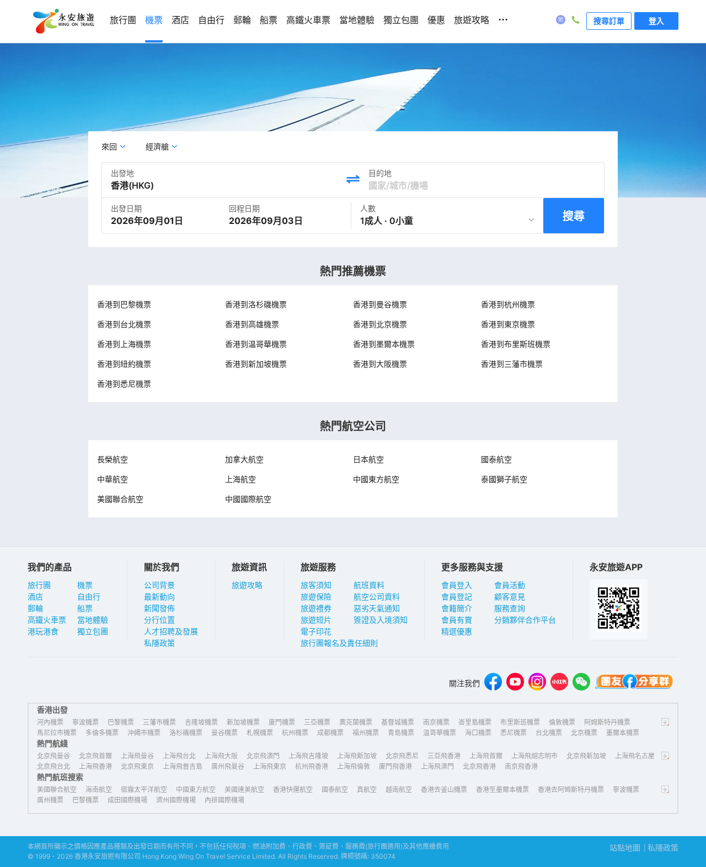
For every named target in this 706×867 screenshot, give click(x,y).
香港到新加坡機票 (256, 363)
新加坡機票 (243, 722)
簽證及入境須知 (381, 619)
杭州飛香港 (311, 766)
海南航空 (98, 789)
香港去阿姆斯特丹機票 (571, 789)
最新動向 (159, 596)
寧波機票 (85, 722)
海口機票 (478, 733)
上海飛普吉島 (182, 766)
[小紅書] (559, 683)
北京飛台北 (53, 766)
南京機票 (436, 722)
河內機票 (50, 722)
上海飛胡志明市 (534, 756)
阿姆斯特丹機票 (607, 722)
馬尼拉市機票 (57, 733)
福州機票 (365, 733)
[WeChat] (581, 683)
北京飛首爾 (95, 756)
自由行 (88, 596)
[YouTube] (515, 683)
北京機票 (584, 733)
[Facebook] (493, 683)
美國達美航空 (244, 789)
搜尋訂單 (608, 20)
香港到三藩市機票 (512, 363)
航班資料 (369, 585)
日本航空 (368, 459)
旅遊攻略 (247, 585)
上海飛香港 (95, 766)
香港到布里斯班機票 (515, 344)
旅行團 (39, 585)
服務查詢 (509, 608)
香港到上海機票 (124, 344)
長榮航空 (112, 459)
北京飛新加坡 (586, 756)
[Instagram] (537, 683)
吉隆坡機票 (201, 722)
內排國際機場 (224, 800)
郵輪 (35, 608)
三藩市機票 (159, 722)
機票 (85, 585)
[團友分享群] (634, 683)
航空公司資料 (377, 596)
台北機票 (549, 733)
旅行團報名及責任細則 (339, 642)
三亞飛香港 (444, 756)
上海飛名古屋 (635, 756)
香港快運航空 (293, 789)
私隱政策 (159, 642)
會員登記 (456, 596)
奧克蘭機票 (355, 722)
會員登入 (456, 585)
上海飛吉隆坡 (308, 756)
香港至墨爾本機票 (502, 789)
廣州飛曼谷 (227, 766)
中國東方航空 (376, 479)
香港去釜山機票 (444, 789)
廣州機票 (50, 800)
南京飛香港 (521, 766)
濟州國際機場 (176, 800)
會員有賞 (456, 619)
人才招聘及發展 (171, 631)
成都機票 (330, 733)
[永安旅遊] (63, 21)
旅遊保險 (316, 596)
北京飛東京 (137, 766)
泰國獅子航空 (504, 479)
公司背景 (159, 585)
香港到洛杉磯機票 (256, 304)
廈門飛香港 (395, 766)
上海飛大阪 (221, 756)
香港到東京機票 (508, 324)
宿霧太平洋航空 (144, 789)
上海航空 (240, 479)
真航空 (367, 789)
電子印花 (316, 631)
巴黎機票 (121, 722)
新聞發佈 (159, 608)
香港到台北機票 (124, 324)
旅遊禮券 (316, 608)
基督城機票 (397, 722)
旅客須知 (316, 585)
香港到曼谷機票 (380, 304)
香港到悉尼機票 (124, 383)
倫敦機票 (562, 722)
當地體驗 (92, 619)
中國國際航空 (248, 499)
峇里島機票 (474, 722)
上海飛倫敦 (353, 766)
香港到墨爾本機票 (384, 344)
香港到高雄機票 (252, 324)
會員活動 (509, 585)
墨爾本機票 (622, 733)
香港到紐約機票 (124, 363)
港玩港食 (43, 631)
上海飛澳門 (437, 766)
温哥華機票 (439, 733)
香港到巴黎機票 (124, 304)
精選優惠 (456, 631)
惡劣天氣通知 (377, 608)
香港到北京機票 (380, 324)
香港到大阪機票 (380, 363)
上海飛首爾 (485, 756)
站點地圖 (624, 847)
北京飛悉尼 (402, 756)
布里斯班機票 (520, 722)
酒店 (35, 596)
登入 (656, 20)
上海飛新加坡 (357, 756)
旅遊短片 (316, 619)
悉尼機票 (513, 733)
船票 (85, 608)
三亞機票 (317, 722)
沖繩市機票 (144, 733)
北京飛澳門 (263, 756)
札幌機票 (260, 733)
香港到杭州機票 (508, 304)
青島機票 (401, 733)
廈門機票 (282, 722)
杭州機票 (295, 733)
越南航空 (399, 789)
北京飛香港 (479, 766)
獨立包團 (92, 631)
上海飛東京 (269, 766)
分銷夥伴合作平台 (525, 619)
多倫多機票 (102, 733)
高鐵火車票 (47, 619)
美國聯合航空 (120, 499)
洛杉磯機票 (185, 733)
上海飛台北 (179, 756)
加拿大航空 (244, 459)
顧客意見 (509, 596)
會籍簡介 (456, 608)
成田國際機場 (127, 800)
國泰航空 (496, 459)
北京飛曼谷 (53, 756)
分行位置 (159, 619)
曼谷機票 (224, 733)
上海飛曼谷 (137, 756)
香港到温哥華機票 (256, 344)
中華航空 (112, 479)
